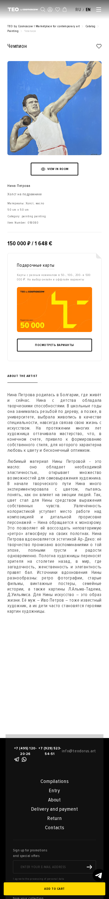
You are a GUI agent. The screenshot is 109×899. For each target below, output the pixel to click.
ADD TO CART (54, 889)
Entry (54, 790)
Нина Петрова (18, 185)
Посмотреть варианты (54, 345)
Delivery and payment (54, 809)
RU (78, 9)
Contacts (54, 827)
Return (54, 818)
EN (88, 9)
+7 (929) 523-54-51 (49, 751)
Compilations (54, 781)
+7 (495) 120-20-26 (25, 751)
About (54, 800)
